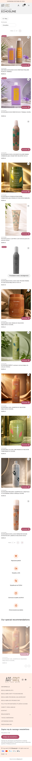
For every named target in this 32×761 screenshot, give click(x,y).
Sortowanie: (4, 22)
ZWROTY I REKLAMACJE (8, 707)
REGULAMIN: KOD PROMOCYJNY (10, 700)
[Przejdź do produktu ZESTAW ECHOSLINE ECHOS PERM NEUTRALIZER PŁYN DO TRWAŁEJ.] (16, 51)
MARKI (10, 9)
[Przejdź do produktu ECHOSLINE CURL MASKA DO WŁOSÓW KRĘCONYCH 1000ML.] (16, 304)
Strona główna (4, 9)
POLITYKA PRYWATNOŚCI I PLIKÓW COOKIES (14, 704)
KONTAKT (4, 710)
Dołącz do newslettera (10, 737)
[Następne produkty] (17, 542)
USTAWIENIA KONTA (7, 721)
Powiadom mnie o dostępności (18, 275)
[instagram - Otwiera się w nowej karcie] (23, 680)
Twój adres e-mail (5, 732)
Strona (11, 30)
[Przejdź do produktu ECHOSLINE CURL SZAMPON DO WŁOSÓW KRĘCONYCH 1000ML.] (16, 388)
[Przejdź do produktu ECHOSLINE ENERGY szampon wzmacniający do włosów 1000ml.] (16, 346)
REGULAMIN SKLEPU (7, 690)
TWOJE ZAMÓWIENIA (7, 717)
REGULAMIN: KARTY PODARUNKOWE (12, 693)
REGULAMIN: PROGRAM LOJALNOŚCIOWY (13, 697)
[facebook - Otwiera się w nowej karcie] (25, 680)
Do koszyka (24, 65)
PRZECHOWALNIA (6, 724)
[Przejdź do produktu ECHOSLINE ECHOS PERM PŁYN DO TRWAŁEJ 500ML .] (16, 93)
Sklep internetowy (15, 759)
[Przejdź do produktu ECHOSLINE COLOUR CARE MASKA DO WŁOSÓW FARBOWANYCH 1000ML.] (16, 430)
